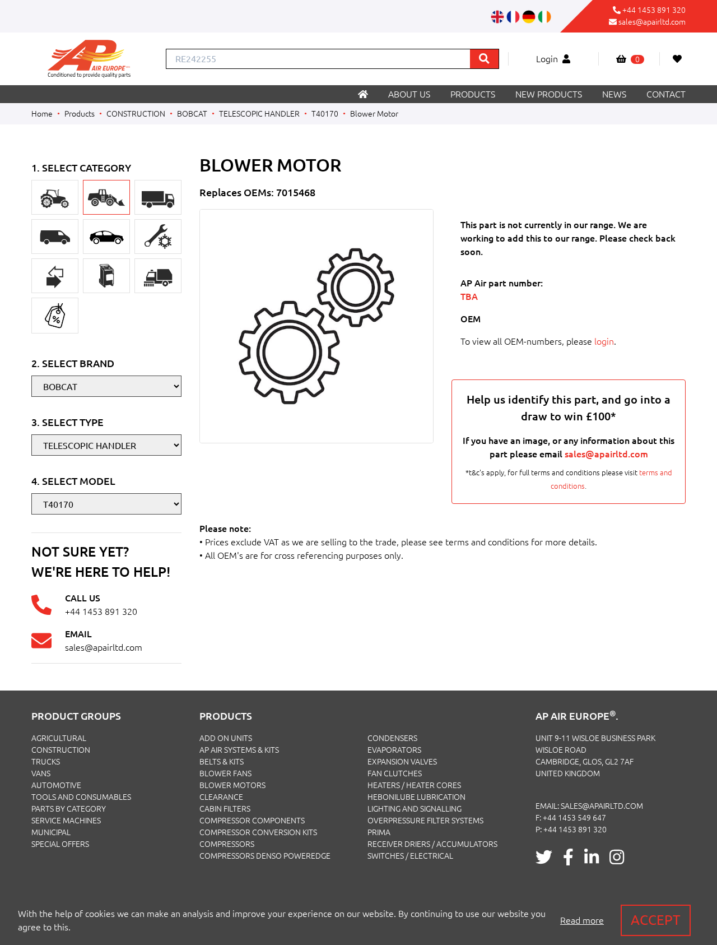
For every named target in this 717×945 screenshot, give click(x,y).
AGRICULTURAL (58, 738)
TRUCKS (45, 761)
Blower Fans (225, 773)
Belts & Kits (221, 761)
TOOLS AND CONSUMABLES (81, 797)
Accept (656, 920)
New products (548, 94)
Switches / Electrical (410, 855)
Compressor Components (252, 820)
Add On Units (225, 738)
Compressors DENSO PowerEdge (264, 855)
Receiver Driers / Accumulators (432, 844)
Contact (666, 94)
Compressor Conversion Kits (258, 832)
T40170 (324, 113)
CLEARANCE (221, 797)
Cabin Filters (224, 808)
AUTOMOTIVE (56, 785)
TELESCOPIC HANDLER (259, 113)
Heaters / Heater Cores (414, 785)
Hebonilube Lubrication (416, 797)
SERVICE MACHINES (66, 820)
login (604, 341)
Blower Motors (232, 785)
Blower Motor (374, 113)
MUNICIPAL (51, 832)
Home (42, 113)
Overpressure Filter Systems (425, 820)
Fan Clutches (394, 773)
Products (472, 94)
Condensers (392, 738)
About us (409, 94)
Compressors (226, 844)
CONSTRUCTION (135, 113)
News (614, 94)
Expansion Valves (402, 761)
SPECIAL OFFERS (60, 844)
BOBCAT (192, 113)
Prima (378, 832)
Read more (582, 920)
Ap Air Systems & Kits (239, 749)
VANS (40, 773)
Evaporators (394, 749)
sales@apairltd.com (652, 21)
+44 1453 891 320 (654, 10)
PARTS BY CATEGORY (68, 808)
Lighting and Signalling (414, 808)
